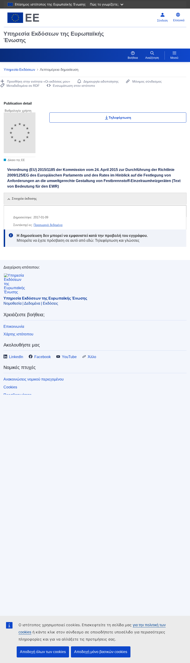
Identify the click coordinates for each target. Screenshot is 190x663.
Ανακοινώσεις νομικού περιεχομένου (33, 379)
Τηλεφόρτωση (120, 117)
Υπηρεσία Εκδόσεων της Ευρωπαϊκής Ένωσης (53, 37)
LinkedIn (16, 357)
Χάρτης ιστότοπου (18, 334)
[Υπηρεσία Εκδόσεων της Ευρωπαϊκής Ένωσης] (35, 17)
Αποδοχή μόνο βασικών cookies (100, 652)
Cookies (10, 387)
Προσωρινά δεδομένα (48, 225)
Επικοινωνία (13, 326)
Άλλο (92, 357)
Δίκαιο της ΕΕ (16, 160)
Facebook (42, 357)
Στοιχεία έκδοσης (24, 198)
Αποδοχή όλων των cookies (43, 652)
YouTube (69, 357)
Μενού (174, 57)
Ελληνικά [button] (178, 20)
